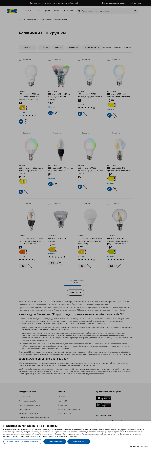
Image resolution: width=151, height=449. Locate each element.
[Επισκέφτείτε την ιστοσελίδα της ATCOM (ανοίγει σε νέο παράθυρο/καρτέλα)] (139, 446)
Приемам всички (79, 441)
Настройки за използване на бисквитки (22, 441)
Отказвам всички (55, 441)
